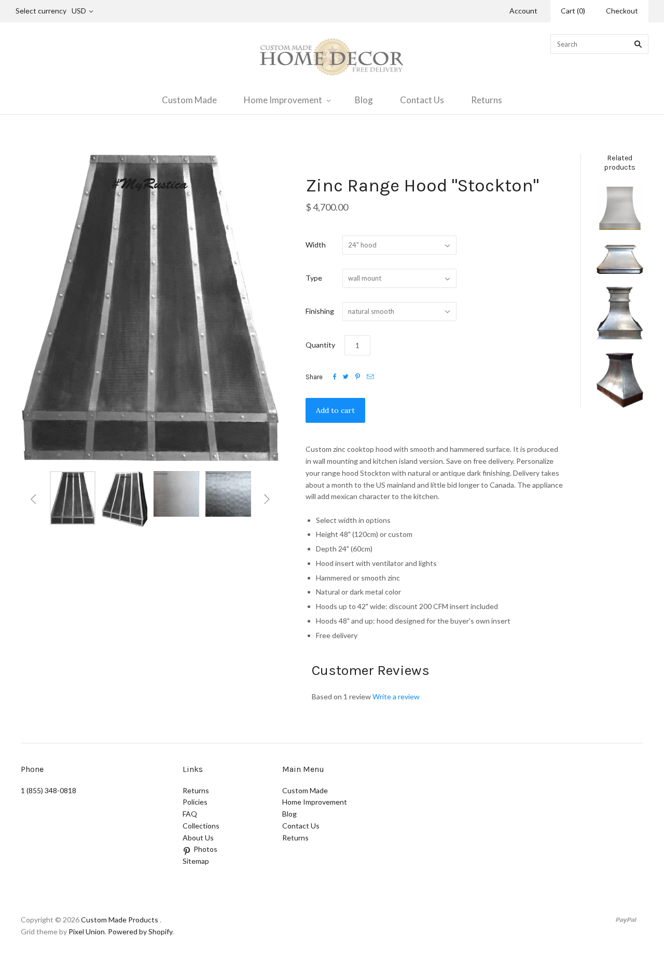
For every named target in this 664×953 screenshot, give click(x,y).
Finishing (320, 311)
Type (314, 277)
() (573, 10)
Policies (195, 801)
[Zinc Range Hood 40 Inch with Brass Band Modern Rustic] (620, 208)
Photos (205, 849)
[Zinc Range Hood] (620, 259)
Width (316, 244)
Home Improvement (283, 99)
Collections (201, 825)
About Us (198, 837)
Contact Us (422, 99)
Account (523, 10)
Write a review (396, 696)
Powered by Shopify (140, 931)
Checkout (622, 10)
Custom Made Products (119, 919)
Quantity (320, 344)
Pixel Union (86, 931)
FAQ (190, 813)
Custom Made (189, 99)
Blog (364, 99)
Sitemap (196, 861)
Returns (486, 99)
